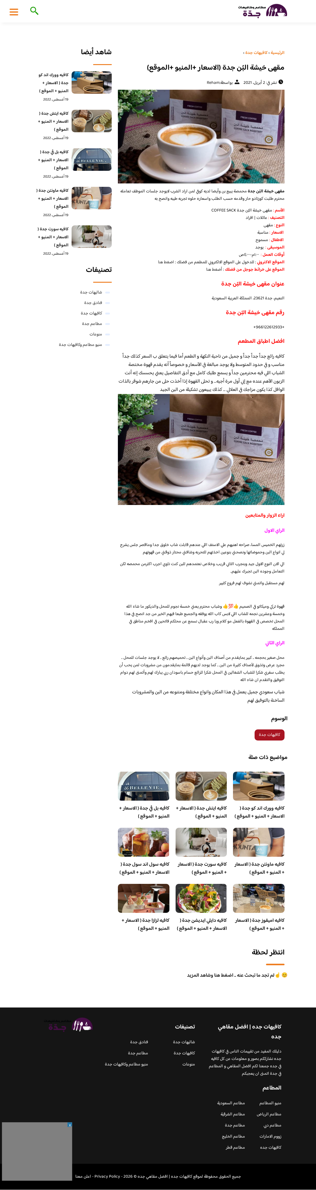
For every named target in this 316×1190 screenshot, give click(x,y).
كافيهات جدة (269, 735)
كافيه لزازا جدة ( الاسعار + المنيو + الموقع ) (145, 925)
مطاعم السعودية (231, 1103)
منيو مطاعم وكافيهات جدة (80, 345)
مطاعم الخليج (233, 1136)
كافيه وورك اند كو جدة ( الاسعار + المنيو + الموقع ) (260, 812)
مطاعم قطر (235, 1147)
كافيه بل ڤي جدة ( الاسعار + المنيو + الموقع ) (144, 812)
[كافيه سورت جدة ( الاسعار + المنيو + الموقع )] (92, 236)
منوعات (95, 334)
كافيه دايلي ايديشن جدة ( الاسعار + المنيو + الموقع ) (202, 925)
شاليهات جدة (91, 292)
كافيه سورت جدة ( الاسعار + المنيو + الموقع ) (202, 868)
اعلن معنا (83, 1176)
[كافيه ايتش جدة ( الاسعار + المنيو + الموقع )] (92, 121)
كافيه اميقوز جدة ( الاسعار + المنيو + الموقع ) (260, 925)
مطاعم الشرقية (233, 1114)
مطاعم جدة (92, 324)
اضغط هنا (165, 262)
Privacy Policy (107, 1176)
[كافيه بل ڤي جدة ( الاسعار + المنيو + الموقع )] (92, 159)
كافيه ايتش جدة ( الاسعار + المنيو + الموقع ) (201, 812)
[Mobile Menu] (14, 11)
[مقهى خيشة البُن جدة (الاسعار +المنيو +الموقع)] (201, 136)
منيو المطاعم (270, 1103)
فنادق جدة (93, 303)
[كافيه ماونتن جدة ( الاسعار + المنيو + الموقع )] (92, 198)
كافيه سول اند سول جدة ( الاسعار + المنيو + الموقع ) (144, 868)
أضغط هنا (214, 269)
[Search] (33, 11)
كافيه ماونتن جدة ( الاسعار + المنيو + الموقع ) (260, 868)
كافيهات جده (270, 1147)
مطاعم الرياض (269, 1114)
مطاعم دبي (272, 1125)
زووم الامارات (270, 1136)
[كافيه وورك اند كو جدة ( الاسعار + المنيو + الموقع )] (92, 82)
